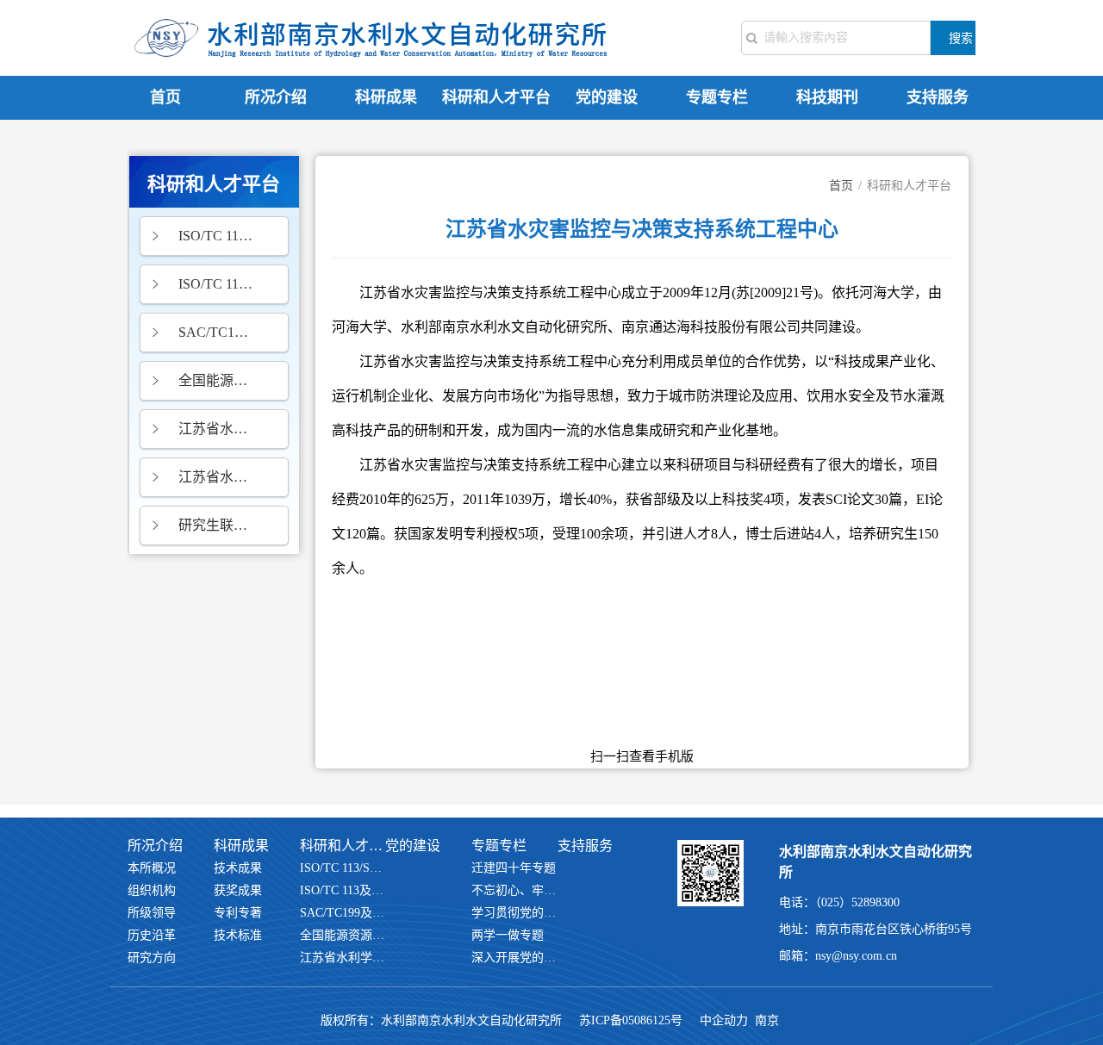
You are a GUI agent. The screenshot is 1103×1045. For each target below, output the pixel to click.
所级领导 (152, 912)
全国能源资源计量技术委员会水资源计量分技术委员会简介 (215, 380)
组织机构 (152, 890)
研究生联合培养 (215, 525)
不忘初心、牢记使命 (514, 890)
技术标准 (238, 935)
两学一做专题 (507, 935)
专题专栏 (717, 97)
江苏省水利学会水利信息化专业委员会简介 (215, 428)
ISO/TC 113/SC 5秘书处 (215, 235)
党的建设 (607, 97)
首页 (165, 97)
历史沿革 (152, 935)
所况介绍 (276, 97)
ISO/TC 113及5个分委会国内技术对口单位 (215, 284)
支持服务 (938, 97)
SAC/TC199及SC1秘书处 (215, 332)
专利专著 (238, 912)
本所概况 (152, 868)
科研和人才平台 (496, 97)
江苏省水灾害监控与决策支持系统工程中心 (215, 477)
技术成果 (238, 868)
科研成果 (386, 97)
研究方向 (152, 957)
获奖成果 (238, 890)
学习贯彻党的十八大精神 (514, 912)
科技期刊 (827, 97)
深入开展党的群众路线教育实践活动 (514, 957)
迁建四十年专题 (513, 868)
